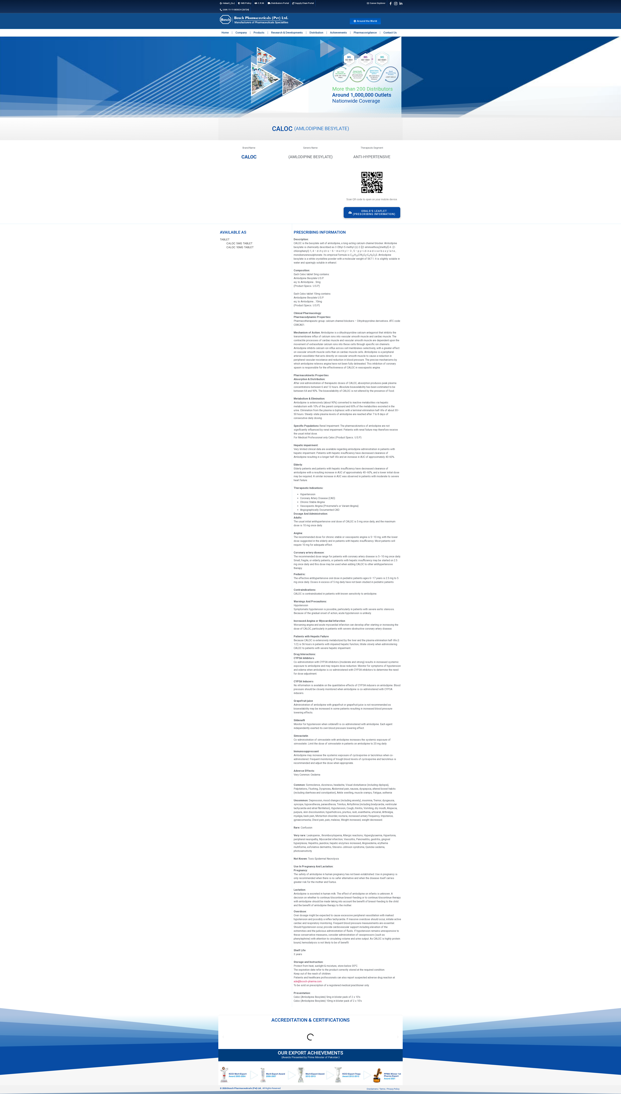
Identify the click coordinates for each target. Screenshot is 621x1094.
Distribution (316, 32)
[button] (223, 1037)
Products (259, 32)
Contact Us (390, 32)
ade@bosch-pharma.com (308, 981)
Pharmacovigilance (365, 32)
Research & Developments (287, 32)
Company (241, 32)
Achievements (338, 32)
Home (225, 32)
